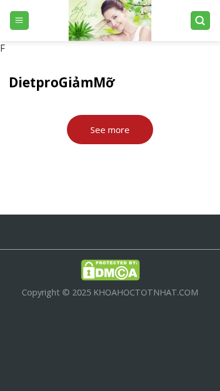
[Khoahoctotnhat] (110, 20)
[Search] (201, 20)
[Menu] (19, 20)
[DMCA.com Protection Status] (110, 269)
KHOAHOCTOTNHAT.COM (145, 292)
